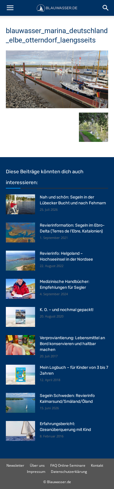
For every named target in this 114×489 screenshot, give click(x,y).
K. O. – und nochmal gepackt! (66, 309)
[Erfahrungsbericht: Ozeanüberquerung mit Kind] (20, 431)
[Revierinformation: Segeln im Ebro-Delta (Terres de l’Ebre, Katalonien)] (20, 233)
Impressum (36, 471)
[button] (10, 8)
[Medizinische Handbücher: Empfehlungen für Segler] (20, 289)
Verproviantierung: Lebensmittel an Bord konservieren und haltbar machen (72, 343)
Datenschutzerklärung (69, 471)
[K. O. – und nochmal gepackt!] (20, 317)
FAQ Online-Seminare (67, 465)
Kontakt (97, 465)
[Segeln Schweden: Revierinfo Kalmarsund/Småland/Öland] (20, 403)
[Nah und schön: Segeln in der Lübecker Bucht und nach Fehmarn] (20, 204)
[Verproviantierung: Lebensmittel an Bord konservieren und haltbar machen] (20, 345)
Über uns (37, 465)
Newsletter (15, 465)
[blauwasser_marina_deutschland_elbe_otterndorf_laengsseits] (57, 106)
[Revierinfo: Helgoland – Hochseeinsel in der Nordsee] (20, 261)
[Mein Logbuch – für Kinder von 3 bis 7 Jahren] (20, 375)
